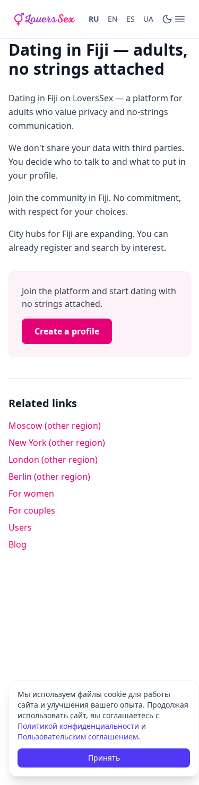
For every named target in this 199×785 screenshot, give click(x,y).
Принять (104, 758)
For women (31, 493)
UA (148, 19)
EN (113, 19)
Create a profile (66, 331)
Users (20, 527)
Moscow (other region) (54, 425)
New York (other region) (56, 442)
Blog (17, 544)
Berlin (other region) (49, 476)
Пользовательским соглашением (78, 736)
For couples (31, 510)
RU (94, 19)
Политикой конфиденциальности (78, 726)
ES (130, 19)
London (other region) (53, 459)
